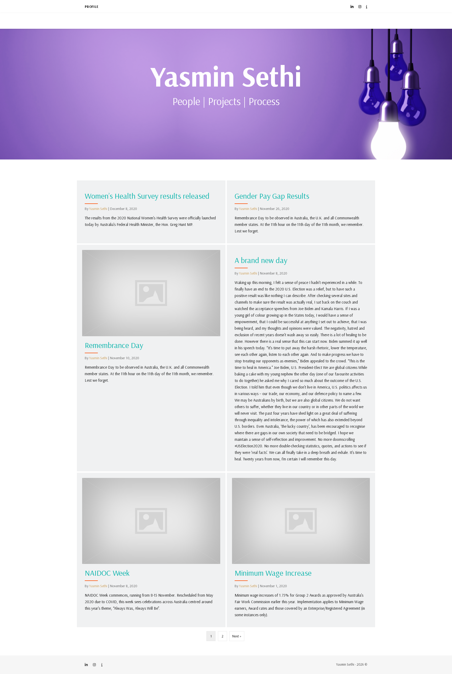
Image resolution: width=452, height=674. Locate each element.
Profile (92, 6)
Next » (236, 636)
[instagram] (360, 6)
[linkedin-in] (352, 6)
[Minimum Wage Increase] (301, 550)
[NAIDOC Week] (151, 550)
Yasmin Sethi (226, 76)
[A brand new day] (301, 358)
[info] (366, 6)
